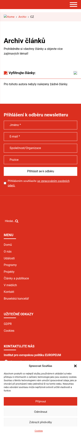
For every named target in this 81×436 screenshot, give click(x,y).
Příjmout (40, 401)
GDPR (8, 324)
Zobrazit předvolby (40, 422)
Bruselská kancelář (16, 298)
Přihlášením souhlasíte (39, 183)
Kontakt (9, 292)
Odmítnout (40, 411)
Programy (10, 265)
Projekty (9, 272)
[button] (75, 366)
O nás (7, 251)
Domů (8, 245)
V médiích (10, 285)
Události (9, 258)
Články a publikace (16, 278)
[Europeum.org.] (9, 17)
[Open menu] (73, 4)
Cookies (39, 431)
